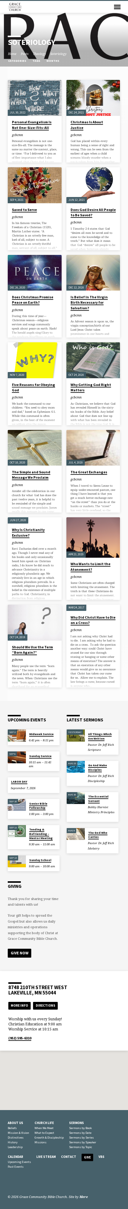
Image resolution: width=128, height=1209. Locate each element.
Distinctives (16, 1137)
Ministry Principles (101, 812)
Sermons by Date (80, 1133)
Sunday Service (40, 756)
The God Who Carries (97, 835)
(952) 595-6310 (19, 1038)
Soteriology (58, 54)
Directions (45, 1005)
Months (53, 61)
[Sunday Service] (17, 757)
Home (12, 54)
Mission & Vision (18, 1133)
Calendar (15, 1157)
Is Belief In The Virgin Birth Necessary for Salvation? (89, 302)
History (13, 1142)
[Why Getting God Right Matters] (93, 360)
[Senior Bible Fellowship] (17, 805)
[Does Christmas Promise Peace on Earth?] (35, 273)
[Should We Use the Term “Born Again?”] (35, 623)
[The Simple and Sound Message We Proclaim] (35, 448)
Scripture (94, 750)
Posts (25, 54)
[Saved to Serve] (35, 185)
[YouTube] (24, 1182)
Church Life (44, 1123)
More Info (19, 1005)
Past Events (16, 1167)
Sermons (76, 1123)
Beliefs (12, 1128)
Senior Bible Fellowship (38, 806)
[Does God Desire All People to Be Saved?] (93, 185)
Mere (83, 1196)
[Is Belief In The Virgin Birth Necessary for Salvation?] (93, 273)
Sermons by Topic (80, 1147)
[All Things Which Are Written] (76, 735)
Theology (39, 54)
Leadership (15, 1147)
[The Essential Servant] (76, 798)
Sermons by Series (81, 1137)
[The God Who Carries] (76, 834)
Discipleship (96, 781)
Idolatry (93, 848)
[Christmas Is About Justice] (93, 98)
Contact (68, 1157)
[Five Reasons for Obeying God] (35, 360)
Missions (40, 1142)
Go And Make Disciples (97, 767)
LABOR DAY (19, 782)
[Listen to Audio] (105, 749)
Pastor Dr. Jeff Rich (101, 745)
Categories (17, 61)
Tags (36, 61)
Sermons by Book (80, 1128)
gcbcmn (17, 135)
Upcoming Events (19, 1162)
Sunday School (40, 860)
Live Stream (46, 1157)
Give (87, 1157)
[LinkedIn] (17, 1182)
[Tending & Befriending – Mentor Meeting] (17, 831)
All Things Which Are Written (100, 736)
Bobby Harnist (98, 807)
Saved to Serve (24, 209)
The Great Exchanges (89, 472)
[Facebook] (10, 1182)
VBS (101, 1157)
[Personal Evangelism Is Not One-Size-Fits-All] (35, 98)
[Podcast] (30, 1182)
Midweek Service (41, 734)
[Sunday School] (17, 861)
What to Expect (44, 1133)
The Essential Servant (98, 799)
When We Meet (44, 1128)
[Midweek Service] (17, 735)
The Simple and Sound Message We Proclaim (31, 475)
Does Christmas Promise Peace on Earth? (32, 300)
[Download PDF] (108, 750)
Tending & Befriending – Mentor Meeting (41, 833)
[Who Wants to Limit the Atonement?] (93, 537)
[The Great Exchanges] (93, 448)
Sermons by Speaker (82, 1142)
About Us (15, 1123)
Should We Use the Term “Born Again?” (32, 650)
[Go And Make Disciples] (76, 767)
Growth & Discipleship (49, 1137)
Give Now (20, 953)
